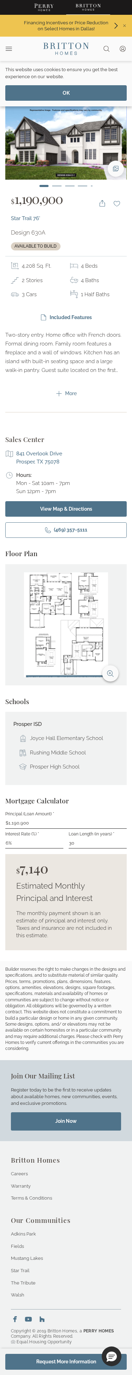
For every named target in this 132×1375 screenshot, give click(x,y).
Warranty (21, 1186)
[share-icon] (102, 203)
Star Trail (20, 1270)
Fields (17, 1246)
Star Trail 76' (25, 218)
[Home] (66, 49)
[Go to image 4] (82, 186)
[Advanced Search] (106, 49)
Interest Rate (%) (22, 834)
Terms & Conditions (31, 1198)
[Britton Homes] (88, 7)
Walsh (17, 1295)
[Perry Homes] (44, 7)
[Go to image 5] (92, 186)
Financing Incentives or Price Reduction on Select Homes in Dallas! (66, 25)
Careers (19, 1173)
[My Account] (123, 49)
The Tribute (23, 1283)
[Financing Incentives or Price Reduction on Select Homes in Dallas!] (116, 25)
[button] (111, 1356)
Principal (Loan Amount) (29, 813)
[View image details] (116, 169)
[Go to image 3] (70, 186)
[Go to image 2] (57, 186)
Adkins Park (23, 1234)
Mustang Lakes (27, 1258)
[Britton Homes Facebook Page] (15, 1319)
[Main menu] (9, 48)
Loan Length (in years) (91, 834)
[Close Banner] (124, 26)
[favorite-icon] (117, 203)
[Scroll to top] (110, 1331)
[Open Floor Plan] (66, 624)
